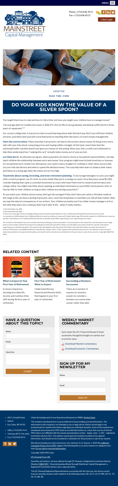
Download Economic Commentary (82, 348)
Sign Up (82, 397)
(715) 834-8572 (82, 15)
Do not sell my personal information (51, 448)
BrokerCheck (89, 417)
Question (10, 352)
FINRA (41, 464)
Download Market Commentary (81, 343)
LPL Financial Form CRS (40, 457)
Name (8, 331)
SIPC (47, 464)
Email (8, 342)
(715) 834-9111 (85, 11)
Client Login (107, 19)
